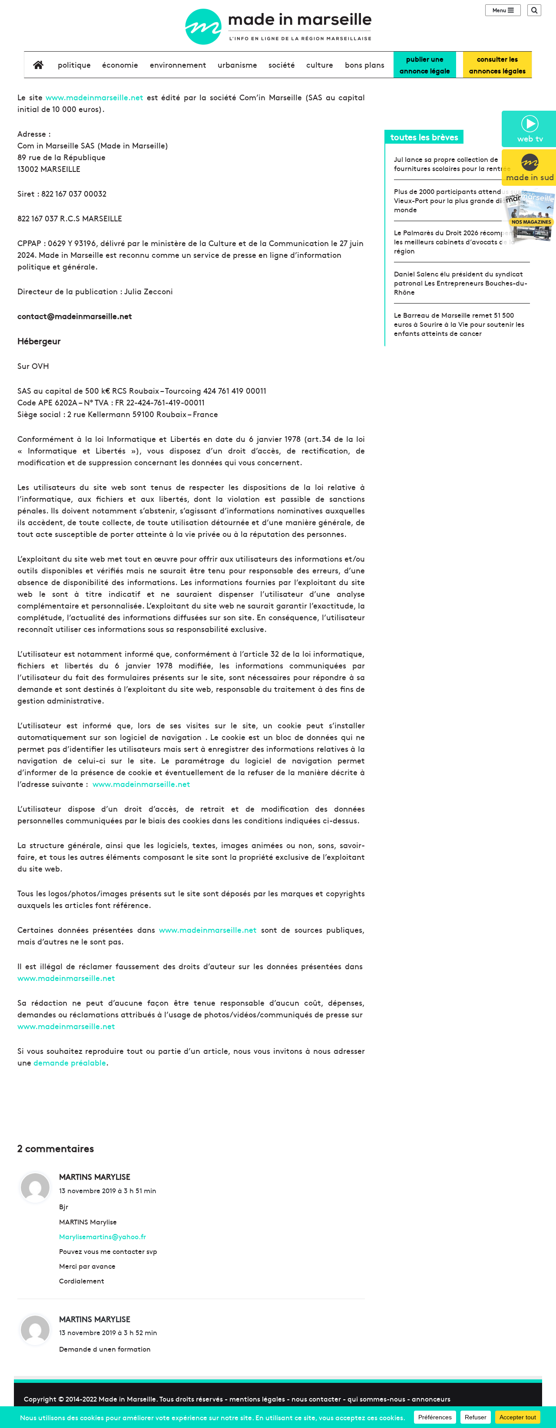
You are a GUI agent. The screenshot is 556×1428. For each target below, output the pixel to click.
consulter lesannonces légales (497, 64)
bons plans (364, 64)
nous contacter (316, 1398)
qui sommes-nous (376, 1398)
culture (319, 64)
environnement (178, 64)
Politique (74, 64)
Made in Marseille (127, 1398)
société (281, 64)
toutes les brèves (424, 136)
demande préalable (69, 1062)
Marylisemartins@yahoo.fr (102, 1236)
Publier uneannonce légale (425, 64)
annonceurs (431, 1398)
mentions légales (257, 1398)
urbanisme (237, 64)
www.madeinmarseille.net (94, 97)
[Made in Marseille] (278, 27)
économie (120, 64)
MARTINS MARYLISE (94, 1318)
